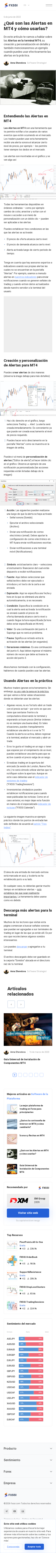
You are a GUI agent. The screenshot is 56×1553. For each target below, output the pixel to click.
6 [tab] (41, 1075)
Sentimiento (12, 1460)
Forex (7, 1471)
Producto (10, 1448)
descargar (22, 946)
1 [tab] (15, 1075)
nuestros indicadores (26, 277)
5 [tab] (36, 1075)
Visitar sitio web (28, 1212)
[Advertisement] (28, 324)
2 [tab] (20, 1075)
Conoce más (13, 1547)
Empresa (10, 1483)
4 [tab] (31, 1075)
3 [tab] (25, 1075)
